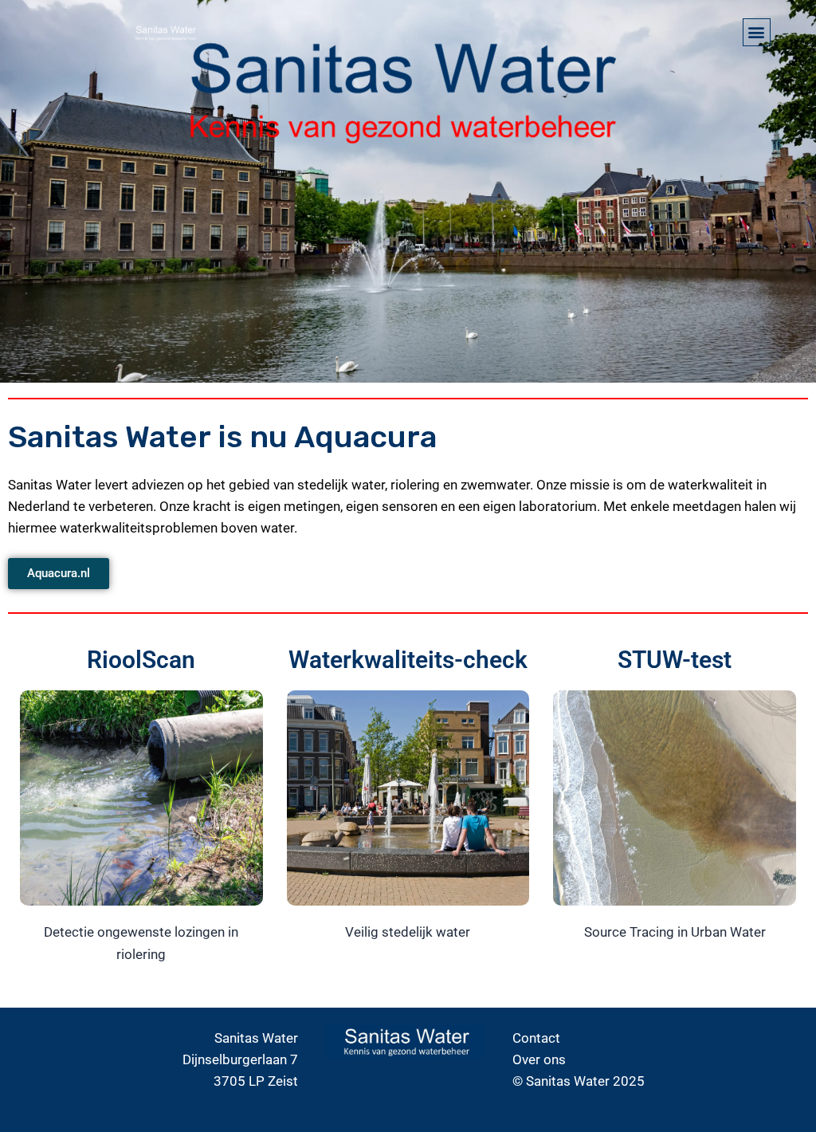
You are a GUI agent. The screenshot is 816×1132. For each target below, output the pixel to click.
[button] (757, 32)
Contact (536, 1038)
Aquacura (365, 437)
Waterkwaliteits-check (408, 660)
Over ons (539, 1059)
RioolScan (141, 660)
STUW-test (675, 660)
